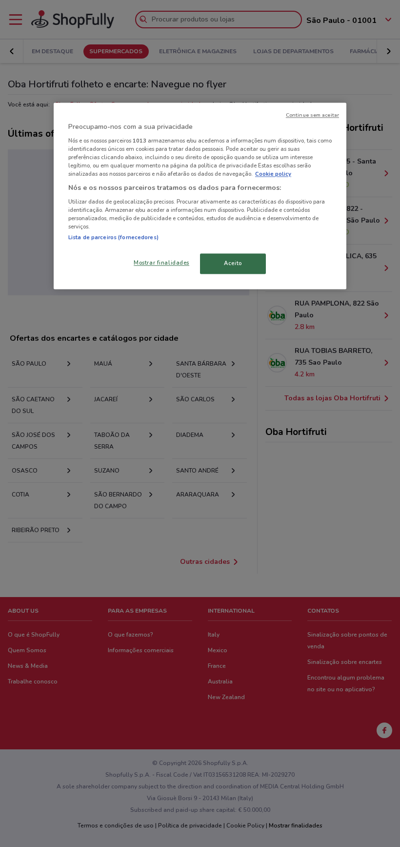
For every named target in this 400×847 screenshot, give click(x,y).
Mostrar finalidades (161, 263)
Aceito (232, 263)
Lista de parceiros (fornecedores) (113, 237)
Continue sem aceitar (312, 115)
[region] (200, 196)
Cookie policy (273, 174)
